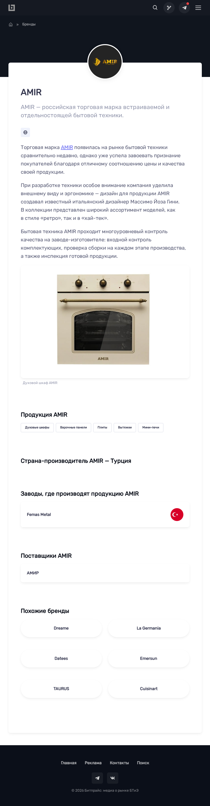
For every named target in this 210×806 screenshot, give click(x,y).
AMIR (67, 147)
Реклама (93, 762)
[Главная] (10, 24)
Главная (69, 762)
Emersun (148, 658)
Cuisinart (149, 688)
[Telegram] (184, 7)
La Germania (149, 628)
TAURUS (61, 688)
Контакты (119, 762)
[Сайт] (25, 132)
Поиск (143, 762)
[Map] (169, 7)
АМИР (33, 573)
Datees (61, 658)
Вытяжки (125, 427)
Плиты (102, 427)
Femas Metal (39, 514)
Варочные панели (73, 427)
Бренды (29, 24)
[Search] (155, 8)
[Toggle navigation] (198, 7)
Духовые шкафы (37, 427)
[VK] (112, 778)
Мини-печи (150, 427)
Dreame (61, 628)
